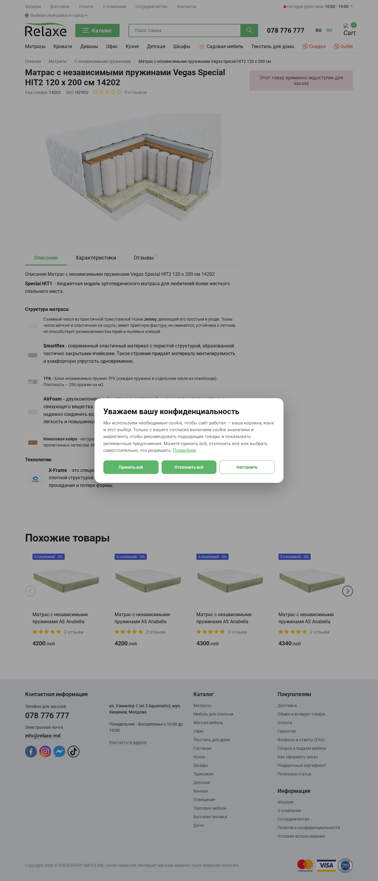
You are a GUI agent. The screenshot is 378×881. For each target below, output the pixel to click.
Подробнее (184, 450)
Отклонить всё (189, 467)
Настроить (247, 467)
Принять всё (131, 467)
